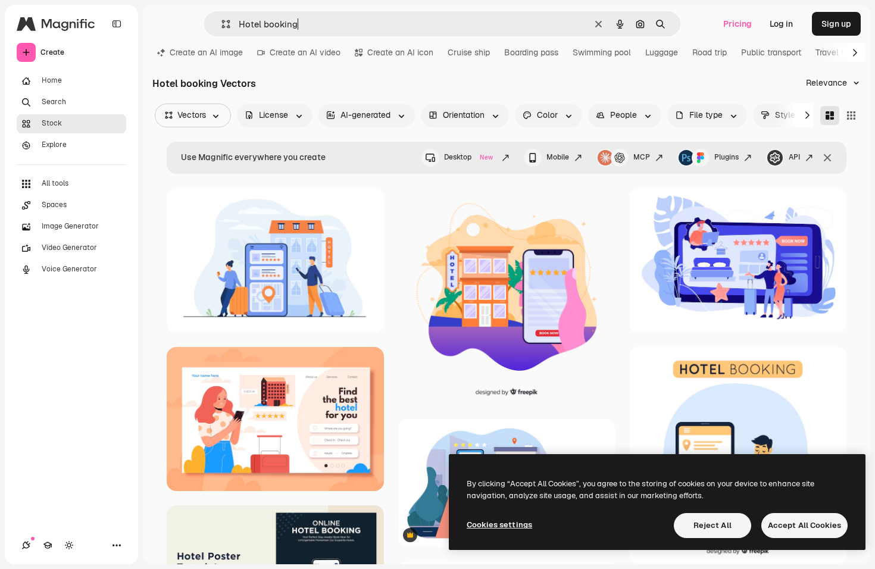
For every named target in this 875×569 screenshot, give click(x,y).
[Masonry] (829, 115)
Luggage (661, 52)
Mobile (557, 157)
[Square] (851, 115)
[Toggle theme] (69, 545)
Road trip (709, 52)
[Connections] (26, 545)
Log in (781, 23)
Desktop (468, 157)
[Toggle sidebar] (116, 23)
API (794, 157)
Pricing (737, 23)
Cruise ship (469, 52)
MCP (641, 157)
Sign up (836, 23)
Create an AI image (206, 52)
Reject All (712, 525)
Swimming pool (602, 52)
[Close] (827, 157)
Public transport (771, 52)
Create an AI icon (400, 52)
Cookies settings (499, 525)
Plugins (726, 157)
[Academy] (47, 545)
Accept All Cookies (804, 525)
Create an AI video (305, 52)
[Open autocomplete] (221, 24)
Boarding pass (531, 52)
